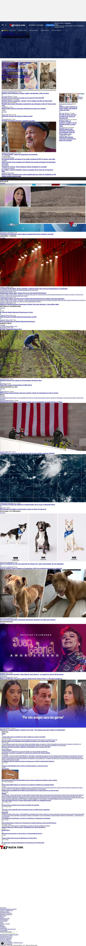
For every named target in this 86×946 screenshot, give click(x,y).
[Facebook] (28, 868)
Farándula (3, 673)
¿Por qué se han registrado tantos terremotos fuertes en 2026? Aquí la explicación (26, 809)
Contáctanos (3, 927)
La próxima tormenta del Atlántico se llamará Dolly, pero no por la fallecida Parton (27, 504)
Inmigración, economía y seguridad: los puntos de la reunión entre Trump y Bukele (26, 753)
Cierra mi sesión (59, 27)
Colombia (4, 61)
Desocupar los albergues (8, 92)
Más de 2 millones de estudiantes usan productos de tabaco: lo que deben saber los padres (28, 741)
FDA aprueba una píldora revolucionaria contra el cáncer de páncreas (23, 509)
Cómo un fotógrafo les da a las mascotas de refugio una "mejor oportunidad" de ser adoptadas (31, 564)
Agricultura (3, 379)
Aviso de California (5, 940)
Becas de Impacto (33, 30)
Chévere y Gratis (22, 30)
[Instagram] (28, 887)
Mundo (4, 793)
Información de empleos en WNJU (9, 934)
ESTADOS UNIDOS (6, 913)
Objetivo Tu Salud (5, 923)
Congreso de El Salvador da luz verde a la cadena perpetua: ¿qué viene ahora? (25, 766)
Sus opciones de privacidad (8, 933)
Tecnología (5, 769)
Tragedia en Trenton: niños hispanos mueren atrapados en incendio (24, 167)
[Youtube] (28, 906)
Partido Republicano (5, 400)
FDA (1, 507)
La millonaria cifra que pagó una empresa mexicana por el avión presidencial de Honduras (28, 761)
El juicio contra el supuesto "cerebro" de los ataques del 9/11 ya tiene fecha (27, 101)
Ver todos (4, 111)
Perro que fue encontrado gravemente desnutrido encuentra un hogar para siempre (28, 620)
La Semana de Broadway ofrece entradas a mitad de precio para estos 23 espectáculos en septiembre (34, 288)
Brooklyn (4, 67)
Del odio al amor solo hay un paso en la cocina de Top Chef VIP (23, 98)
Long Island (5, 119)
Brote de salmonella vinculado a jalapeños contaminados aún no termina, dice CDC (26, 747)
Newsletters (3, 907)
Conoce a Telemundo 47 (6, 910)
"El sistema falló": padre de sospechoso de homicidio (20, 154)
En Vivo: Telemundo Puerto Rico (11, 329)
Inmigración (3, 391)
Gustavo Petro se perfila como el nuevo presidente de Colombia (20, 805)
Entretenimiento (4, 919)
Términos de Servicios (6, 937)
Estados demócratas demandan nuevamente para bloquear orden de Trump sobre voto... (67, 131)
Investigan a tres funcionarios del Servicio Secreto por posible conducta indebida (27, 453)
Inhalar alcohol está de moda (11, 176)
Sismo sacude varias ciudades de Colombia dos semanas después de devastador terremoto (16, 64)
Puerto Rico (3, 327)
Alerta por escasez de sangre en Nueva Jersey (17, 116)
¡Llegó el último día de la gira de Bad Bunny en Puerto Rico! (19, 838)
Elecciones (5, 102)
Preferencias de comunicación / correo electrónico (69, 26)
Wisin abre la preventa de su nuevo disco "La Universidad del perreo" (22, 833)
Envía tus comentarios (6, 938)
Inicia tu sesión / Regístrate (63, 23)
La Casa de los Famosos (8, 168)
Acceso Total (3, 921)
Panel (56, 24)
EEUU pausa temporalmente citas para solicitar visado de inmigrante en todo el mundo (29, 393)
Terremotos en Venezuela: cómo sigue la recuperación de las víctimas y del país (26, 234)
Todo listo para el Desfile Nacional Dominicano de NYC (18, 317)
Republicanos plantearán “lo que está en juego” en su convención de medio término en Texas (31, 402)
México (2, 917)
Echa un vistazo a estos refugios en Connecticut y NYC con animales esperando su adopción (31, 568)
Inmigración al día (5, 918)
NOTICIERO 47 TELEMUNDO (36, 25)
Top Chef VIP (12, 30)
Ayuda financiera (45, 30)
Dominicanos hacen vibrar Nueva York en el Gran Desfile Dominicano (23, 293)
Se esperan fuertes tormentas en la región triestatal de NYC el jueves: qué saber (28, 159)
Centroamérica (7, 750)
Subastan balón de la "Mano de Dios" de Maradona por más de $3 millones (23, 827)
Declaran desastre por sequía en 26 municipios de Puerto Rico (21, 380)
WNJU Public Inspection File (8, 929)
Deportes (5, 812)
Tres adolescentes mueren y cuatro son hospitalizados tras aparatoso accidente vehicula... (15, 70)
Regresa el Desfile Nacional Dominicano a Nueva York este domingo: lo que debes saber (29, 304)
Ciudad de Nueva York (8, 153)
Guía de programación (6, 944)
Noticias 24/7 (50, 25)
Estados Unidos (6, 99)
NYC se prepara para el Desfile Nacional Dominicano (17, 321)
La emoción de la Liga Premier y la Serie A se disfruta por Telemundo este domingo (26, 818)
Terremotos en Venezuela (7, 232)
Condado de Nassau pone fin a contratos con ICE (18, 121)
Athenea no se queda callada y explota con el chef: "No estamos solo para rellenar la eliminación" (32, 730)
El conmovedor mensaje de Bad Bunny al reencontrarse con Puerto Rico (23, 842)
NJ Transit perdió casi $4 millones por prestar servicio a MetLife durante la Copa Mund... (16, 77)
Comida (4, 107)
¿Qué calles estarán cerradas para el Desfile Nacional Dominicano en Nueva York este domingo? (32, 299)
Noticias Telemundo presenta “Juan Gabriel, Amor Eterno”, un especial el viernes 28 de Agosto (31, 674)
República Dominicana (6, 914)
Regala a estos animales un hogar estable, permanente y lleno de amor (25, 93)
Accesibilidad (3, 930)
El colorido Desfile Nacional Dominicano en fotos (16, 312)
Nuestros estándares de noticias (8, 909)
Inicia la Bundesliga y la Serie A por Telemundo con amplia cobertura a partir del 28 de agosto (29, 823)
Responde (2, 926)
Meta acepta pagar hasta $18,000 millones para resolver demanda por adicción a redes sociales (29, 780)
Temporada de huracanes (7, 503)
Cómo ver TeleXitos (56, 30)
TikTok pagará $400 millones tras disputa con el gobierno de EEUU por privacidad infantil (28, 784)
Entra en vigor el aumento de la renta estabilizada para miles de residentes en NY (29, 174)
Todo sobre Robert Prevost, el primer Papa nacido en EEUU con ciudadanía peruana (26, 800)
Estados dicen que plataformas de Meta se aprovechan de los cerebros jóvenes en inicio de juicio (30, 790)
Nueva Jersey (5, 74)
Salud (3, 733)
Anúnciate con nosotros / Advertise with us (11, 942)
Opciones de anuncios (6, 941)
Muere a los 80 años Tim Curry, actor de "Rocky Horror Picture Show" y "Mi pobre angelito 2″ (31, 679)
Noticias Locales (4, 911)
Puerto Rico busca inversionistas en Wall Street (16, 385)
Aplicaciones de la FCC (6, 936)
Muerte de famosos (5, 677)
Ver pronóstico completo (80, 97)
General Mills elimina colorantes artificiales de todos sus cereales (24, 108)
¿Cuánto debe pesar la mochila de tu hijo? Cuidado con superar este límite (23, 737)
